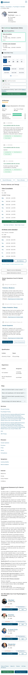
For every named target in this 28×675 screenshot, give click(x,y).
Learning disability (5, 462)
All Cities (24, 666)
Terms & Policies (5, 666)
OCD (2, 431)
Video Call (14, 221)
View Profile (9, 609)
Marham (2, 6)
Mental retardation (5, 464)
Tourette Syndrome (5, 442)
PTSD (2, 447)
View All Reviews (7, 180)
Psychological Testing (5, 411)
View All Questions (19, 342)
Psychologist (9, 6)
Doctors (18, 666)
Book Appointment (7, 260)
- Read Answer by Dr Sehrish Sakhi (15, 298)
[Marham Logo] (5, 3)
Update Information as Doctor (14, 272)
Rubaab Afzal (11, 644)
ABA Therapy (4, 433)
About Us (12, 666)
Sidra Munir (11, 600)
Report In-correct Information (14, 270)
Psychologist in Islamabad (19, 6)
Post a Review (21, 180)
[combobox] (4, 81)
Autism (2, 450)
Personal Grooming (5, 409)
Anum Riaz (11, 614)
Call (23, 609)
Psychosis (3, 445)
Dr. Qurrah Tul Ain (13, 629)
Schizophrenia (4, 453)
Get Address (20, 261)
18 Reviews (10, 20)
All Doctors (3, 667)
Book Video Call (7, 672)
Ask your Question (7, 342)
